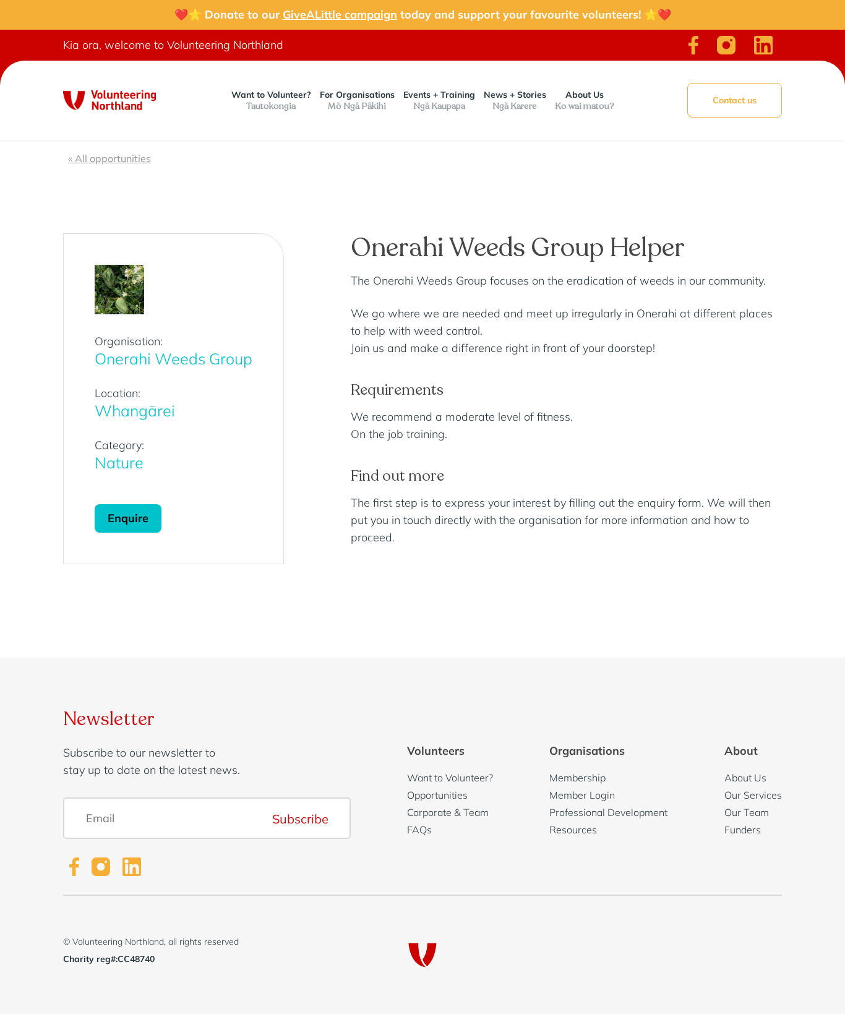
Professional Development (608, 812)
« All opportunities (109, 158)
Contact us (735, 100)
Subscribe (300, 818)
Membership (577, 777)
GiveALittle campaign (340, 14)
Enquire (128, 518)
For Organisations (357, 100)
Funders (742, 829)
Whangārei (135, 410)
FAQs (419, 829)
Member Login (582, 795)
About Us (584, 100)
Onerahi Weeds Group (173, 358)
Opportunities (437, 795)
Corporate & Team (448, 812)
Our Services (753, 795)
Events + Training (439, 100)
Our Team (746, 812)
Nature (119, 462)
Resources (573, 829)
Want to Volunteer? (271, 100)
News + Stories (515, 100)
